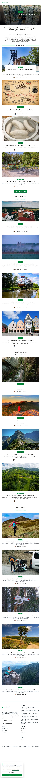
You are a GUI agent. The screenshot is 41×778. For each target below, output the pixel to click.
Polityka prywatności (15, 746)
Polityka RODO (25, 746)
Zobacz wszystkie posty (20, 199)
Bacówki (20, 143)
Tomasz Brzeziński (5, 728)
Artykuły (23, 705)
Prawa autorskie (8, 746)
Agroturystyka (23, 728)
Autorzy (3, 726)
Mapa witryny (37, 746)
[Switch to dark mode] (36, 2)
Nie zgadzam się (12, 772)
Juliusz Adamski (4, 732)
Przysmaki (20, 12)
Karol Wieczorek (4, 730)
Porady (20, 67)
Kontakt (20, 746)
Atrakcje (20, 223)
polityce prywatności (15, 770)
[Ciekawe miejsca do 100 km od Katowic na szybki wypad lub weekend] (20, 59)
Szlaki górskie (20, 107)
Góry (20, 539)
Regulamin (3, 746)
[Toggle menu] (38, 2)
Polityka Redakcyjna (31, 746)
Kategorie (23, 726)
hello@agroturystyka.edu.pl (7, 723)
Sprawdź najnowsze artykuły (20, 191)
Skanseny (22, 735)
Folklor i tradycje (20, 179)
